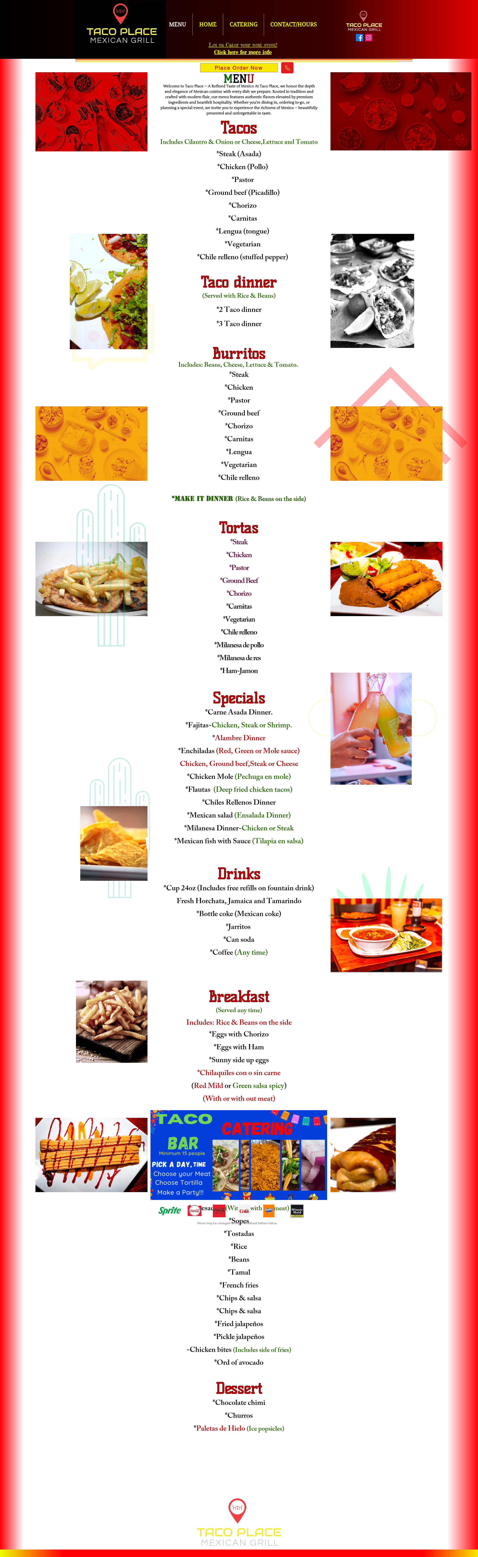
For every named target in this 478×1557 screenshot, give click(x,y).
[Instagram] (368, 37)
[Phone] (287, 67)
